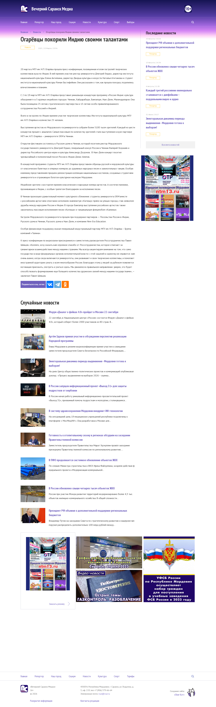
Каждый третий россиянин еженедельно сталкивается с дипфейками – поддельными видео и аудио (169, 94)
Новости (87, 22)
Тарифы (130, 676)
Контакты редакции (90, 700)
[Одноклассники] (65, 284)
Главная (24, 22)
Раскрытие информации (41, 700)
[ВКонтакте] (49, 284)
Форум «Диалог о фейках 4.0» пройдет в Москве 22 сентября (83, 312)
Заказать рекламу (57, 603)
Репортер (39, 22)
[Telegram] (57, 284)
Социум (72, 22)
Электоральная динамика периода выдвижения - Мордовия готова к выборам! (165, 123)
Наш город (56, 22)
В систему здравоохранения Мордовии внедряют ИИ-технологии (86, 411)
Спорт (117, 22)
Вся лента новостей (170, 144)
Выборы (130, 22)
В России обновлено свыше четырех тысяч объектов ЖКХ (82, 488)
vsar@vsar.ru (104, 693)
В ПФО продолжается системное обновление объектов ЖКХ (83, 460)
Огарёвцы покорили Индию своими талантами (68, 32)
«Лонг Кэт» (179, 694)
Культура (102, 22)
